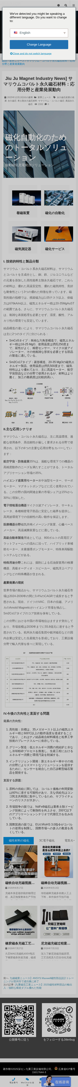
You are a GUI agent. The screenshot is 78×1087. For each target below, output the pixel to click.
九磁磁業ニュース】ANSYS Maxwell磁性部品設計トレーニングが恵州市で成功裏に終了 (38, 980)
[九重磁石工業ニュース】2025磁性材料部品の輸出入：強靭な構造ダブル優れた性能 (37, 986)
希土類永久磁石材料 (27, 101)
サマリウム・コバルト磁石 (51, 101)
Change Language (39, 44)
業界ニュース (16, 60)
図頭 (4, 60)
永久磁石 (12, 101)
